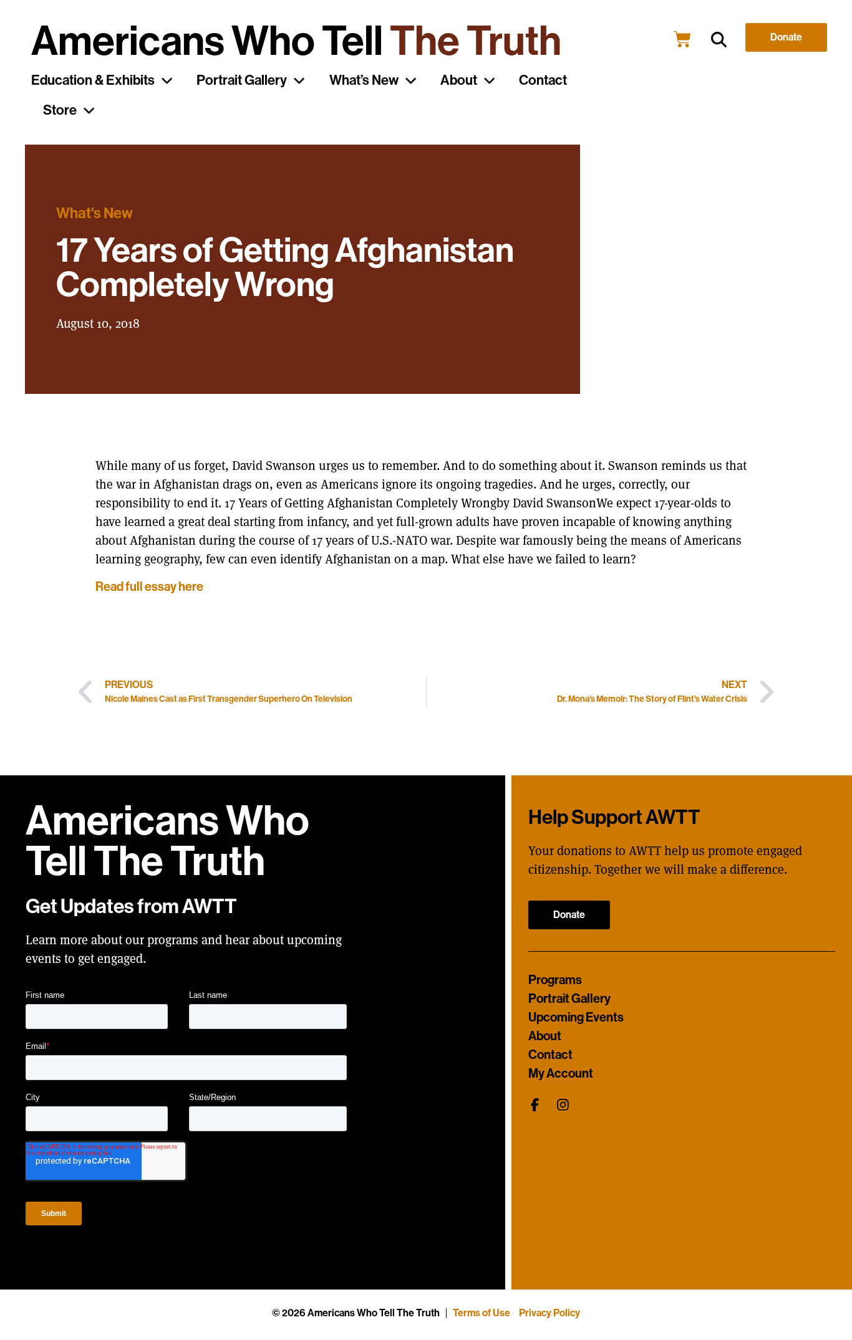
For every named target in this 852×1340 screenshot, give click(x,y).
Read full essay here (149, 586)
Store (60, 110)
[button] (719, 40)
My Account (560, 1073)
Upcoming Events (576, 1017)
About (458, 80)
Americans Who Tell (296, 41)
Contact (543, 80)
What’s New (364, 80)
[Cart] (682, 39)
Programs (555, 980)
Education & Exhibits (93, 80)
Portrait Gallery (241, 80)
